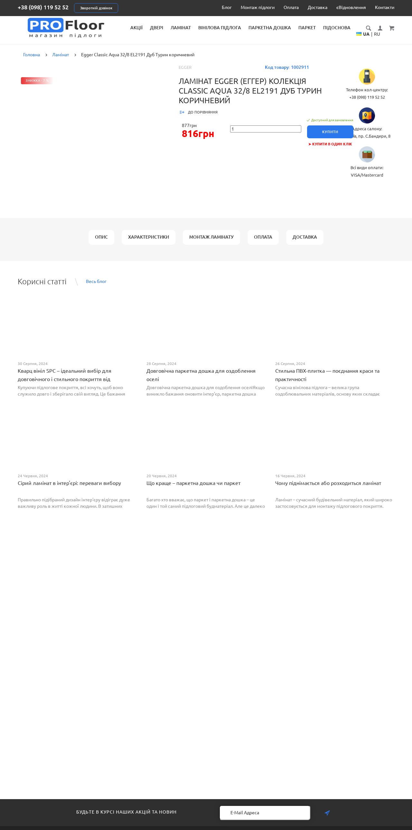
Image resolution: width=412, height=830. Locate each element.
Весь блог (96, 281)
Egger (185, 67)
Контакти (384, 7)
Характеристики (148, 237)
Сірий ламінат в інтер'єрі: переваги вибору (69, 483)
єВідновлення (351, 7)
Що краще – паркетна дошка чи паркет (193, 483)
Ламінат (181, 27)
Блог (227, 7)
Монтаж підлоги (258, 7)
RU (377, 34)
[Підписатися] (327, 813)
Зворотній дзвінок (96, 8)
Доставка (317, 7)
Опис (101, 237)
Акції (136, 27)
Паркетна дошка (269, 27)
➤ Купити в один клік (330, 144)
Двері (156, 27)
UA (366, 34)
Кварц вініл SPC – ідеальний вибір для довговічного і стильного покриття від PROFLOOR (64, 379)
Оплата (291, 7)
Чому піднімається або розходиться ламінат (328, 483)
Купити (330, 132)
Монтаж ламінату (211, 237)
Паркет (307, 27)
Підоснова (337, 27)
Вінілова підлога (219, 27)
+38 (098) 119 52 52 (43, 7)
